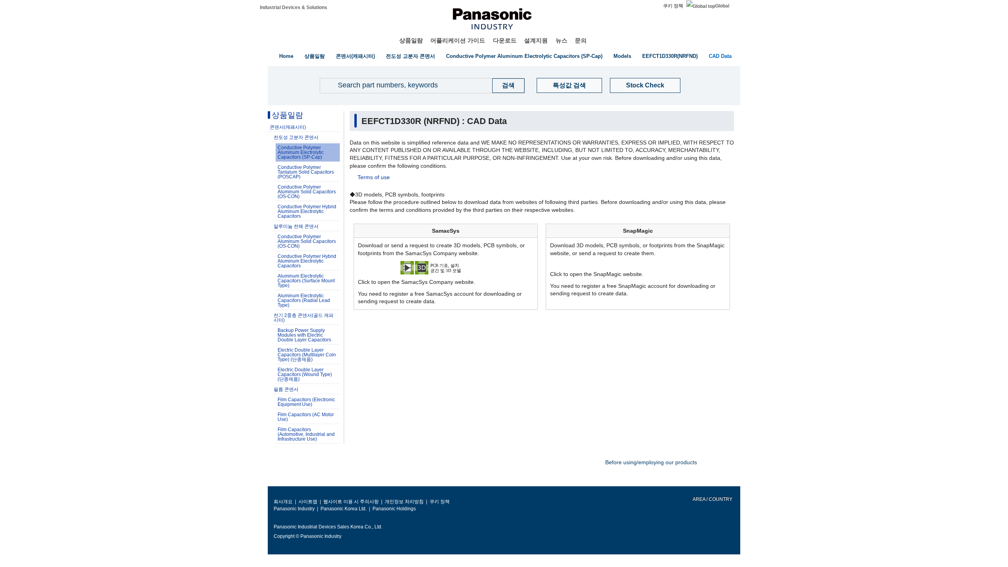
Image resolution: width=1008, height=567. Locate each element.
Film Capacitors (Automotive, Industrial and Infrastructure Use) (306, 434)
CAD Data (720, 56)
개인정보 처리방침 (404, 501)
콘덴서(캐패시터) (355, 56)
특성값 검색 (569, 85)
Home (286, 56)
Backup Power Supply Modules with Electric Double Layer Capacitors (304, 335)
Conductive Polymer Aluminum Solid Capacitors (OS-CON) (307, 191)
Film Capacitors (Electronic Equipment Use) (306, 402)
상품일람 (411, 40)
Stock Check (645, 85)
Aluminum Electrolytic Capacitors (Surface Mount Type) (306, 280)
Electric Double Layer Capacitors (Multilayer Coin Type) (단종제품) (307, 354)
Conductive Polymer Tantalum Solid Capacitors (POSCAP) (306, 172)
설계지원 (536, 40)
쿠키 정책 (673, 6)
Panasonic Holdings (394, 508)
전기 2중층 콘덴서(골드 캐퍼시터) (304, 318)
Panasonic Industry (294, 508)
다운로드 (505, 40)
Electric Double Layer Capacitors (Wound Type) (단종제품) (305, 374)
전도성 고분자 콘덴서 (410, 56)
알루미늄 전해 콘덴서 (296, 226)
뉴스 (561, 40)
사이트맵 (307, 501)
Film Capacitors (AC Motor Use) (306, 417)
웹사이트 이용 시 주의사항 (351, 501)
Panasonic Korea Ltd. (344, 508)
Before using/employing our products (651, 462)
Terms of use (374, 177)
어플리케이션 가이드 (457, 40)
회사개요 (283, 501)
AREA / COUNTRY (712, 499)
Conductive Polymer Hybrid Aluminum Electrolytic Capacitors (307, 211)
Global (722, 6)
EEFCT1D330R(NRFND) (670, 56)
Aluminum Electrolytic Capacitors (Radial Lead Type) (304, 300)
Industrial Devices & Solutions (293, 7)
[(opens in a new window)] (445, 267)
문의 (581, 40)
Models (622, 56)
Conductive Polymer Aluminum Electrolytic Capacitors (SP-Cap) (524, 56)
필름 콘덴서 (286, 389)
